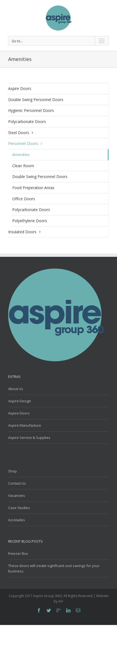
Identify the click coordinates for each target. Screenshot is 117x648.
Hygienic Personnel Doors (31, 110)
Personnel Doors (23, 143)
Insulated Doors (22, 231)
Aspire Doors (19, 88)
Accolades (16, 519)
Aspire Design (19, 400)
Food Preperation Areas (33, 187)
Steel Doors (18, 132)
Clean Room (23, 165)
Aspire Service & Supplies (29, 437)
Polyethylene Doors (29, 220)
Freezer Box (18, 553)
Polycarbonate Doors (27, 121)
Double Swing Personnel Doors (35, 99)
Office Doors (23, 198)
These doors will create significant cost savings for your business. (54, 568)
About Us (15, 388)
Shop (12, 471)
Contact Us (17, 483)
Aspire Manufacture (24, 425)
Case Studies (19, 507)
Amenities (21, 154)
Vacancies (16, 495)
